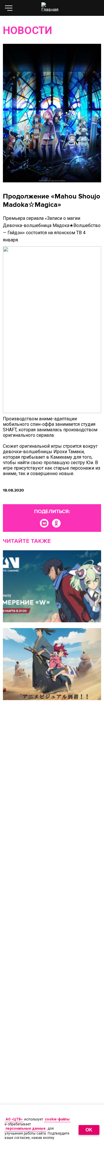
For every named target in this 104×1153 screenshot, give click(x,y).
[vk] (44, 523)
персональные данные (25, 1128)
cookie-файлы (57, 1119)
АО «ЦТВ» (14, 1119)
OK (89, 1129)
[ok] (56, 523)
